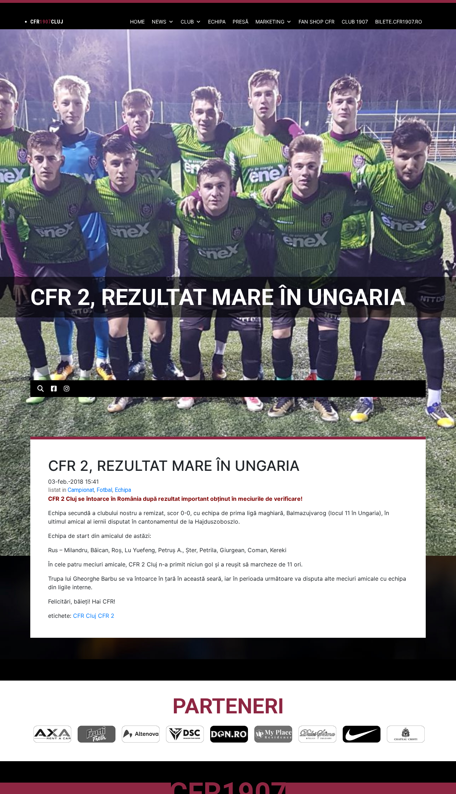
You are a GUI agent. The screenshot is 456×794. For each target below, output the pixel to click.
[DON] (184, 734)
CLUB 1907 (355, 22)
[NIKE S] (317, 734)
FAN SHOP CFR (317, 22)
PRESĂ (240, 22)
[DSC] (140, 734)
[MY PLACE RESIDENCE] (229, 734)
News (159, 22)
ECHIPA (217, 22)
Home (137, 22)
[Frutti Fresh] (52, 734)
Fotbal (104, 490)
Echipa (123, 490)
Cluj (91, 615)
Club (187, 22)
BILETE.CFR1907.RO (398, 22)
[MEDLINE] (405, 734)
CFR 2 (106, 615)
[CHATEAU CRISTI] (361, 734)
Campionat (81, 490)
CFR (78, 615)
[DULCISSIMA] (273, 734)
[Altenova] (96, 734)
